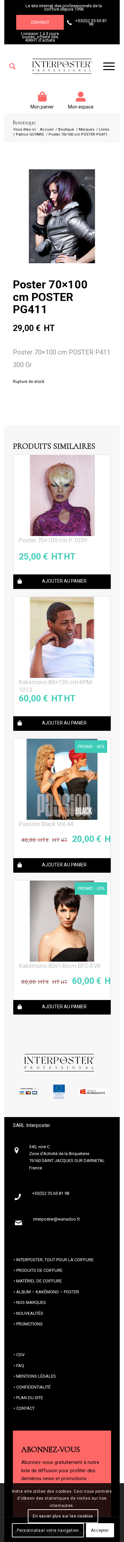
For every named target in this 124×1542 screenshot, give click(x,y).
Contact (40, 22)
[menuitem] (12, 66)
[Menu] (106, 66)
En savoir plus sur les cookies (63, 1516)
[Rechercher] (12, 66)
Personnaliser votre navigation (48, 1530)
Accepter (100, 1530)
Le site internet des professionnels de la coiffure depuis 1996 (63, 7)
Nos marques (31, 1302)
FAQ (20, 1365)
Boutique (24, 122)
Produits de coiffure (39, 1270)
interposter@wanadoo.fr (56, 1219)
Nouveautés (29, 1313)
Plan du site (29, 1397)
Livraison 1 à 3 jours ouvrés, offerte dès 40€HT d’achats (40, 37)
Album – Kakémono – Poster (47, 1291)
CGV (20, 1354)
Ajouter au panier (64, 581)
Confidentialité (33, 1387)
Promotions (29, 1323)
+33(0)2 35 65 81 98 (91, 22)
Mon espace (81, 106)
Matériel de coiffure (39, 1280)
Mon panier (42, 106)
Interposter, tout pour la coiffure (55, 1259)
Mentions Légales (36, 1376)
